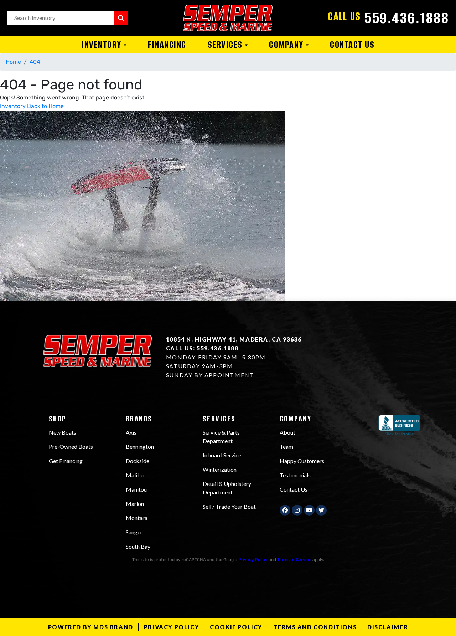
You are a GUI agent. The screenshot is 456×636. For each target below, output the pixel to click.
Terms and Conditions (315, 627)
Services (226, 44)
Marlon (135, 503)
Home (13, 61)
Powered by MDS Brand (90, 627)
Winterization (220, 469)
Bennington (140, 446)
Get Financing (66, 460)
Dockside (137, 460)
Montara (136, 517)
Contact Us (352, 44)
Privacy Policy (253, 559)
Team (286, 446)
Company (287, 44)
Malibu (135, 475)
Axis (131, 432)
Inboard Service (222, 455)
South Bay (138, 546)
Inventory (103, 44)
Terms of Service (294, 559)
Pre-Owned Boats (71, 446)
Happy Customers (302, 460)
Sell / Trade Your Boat (229, 506)
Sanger (134, 532)
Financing (167, 44)
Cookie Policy (236, 627)
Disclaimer (387, 627)
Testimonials (295, 475)
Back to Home (45, 106)
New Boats (62, 432)
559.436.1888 (406, 18)
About (287, 432)
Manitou (136, 489)
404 (35, 61)
